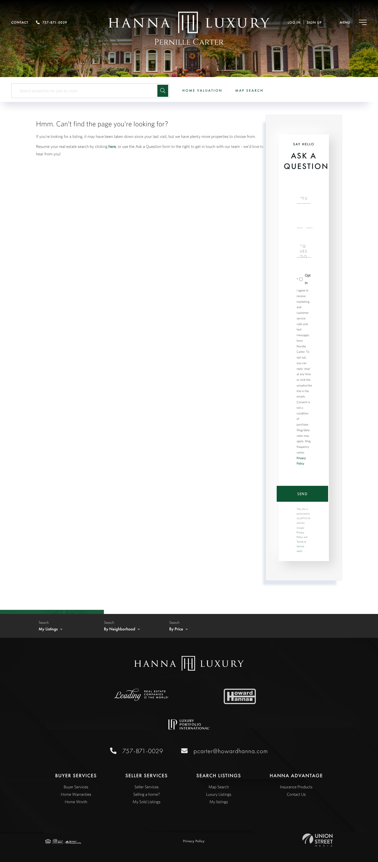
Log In (294, 22)
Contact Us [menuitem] (296, 794)
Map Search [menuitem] (219, 787)
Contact (19, 22)
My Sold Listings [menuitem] (146, 801)
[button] (162, 91)
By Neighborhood (119, 629)
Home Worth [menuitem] (76, 801)
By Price (176, 629)
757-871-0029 (54, 22)
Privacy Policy (194, 841)
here (112, 146)
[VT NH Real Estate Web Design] (317, 840)
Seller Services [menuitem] (146, 787)
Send (302, 493)
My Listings (48, 629)
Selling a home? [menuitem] (146, 794)
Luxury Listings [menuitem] (218, 794)
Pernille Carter (189, 42)
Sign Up (314, 22)
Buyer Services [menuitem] (76, 787)
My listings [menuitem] (218, 801)
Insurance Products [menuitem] (296, 787)
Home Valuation (202, 90)
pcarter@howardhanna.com (231, 751)
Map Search (249, 90)
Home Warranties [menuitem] (76, 794)
